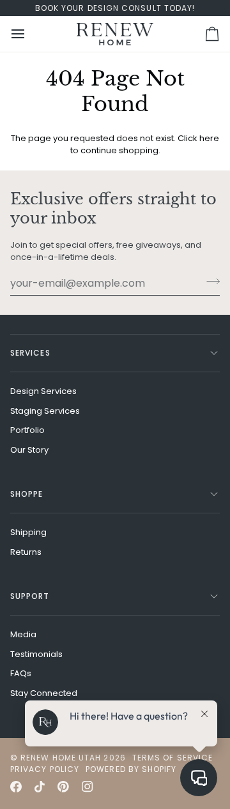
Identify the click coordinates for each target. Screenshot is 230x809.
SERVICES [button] (30, 352)
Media (23, 634)
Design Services (43, 391)
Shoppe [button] (26, 493)
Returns (26, 552)
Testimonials (36, 654)
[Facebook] (16, 786)
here (209, 138)
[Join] (209, 281)
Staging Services (45, 411)
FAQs (20, 673)
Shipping (28, 532)
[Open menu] (29, 34)
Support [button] (30, 596)
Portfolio (27, 430)
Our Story (29, 450)
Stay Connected (43, 693)
